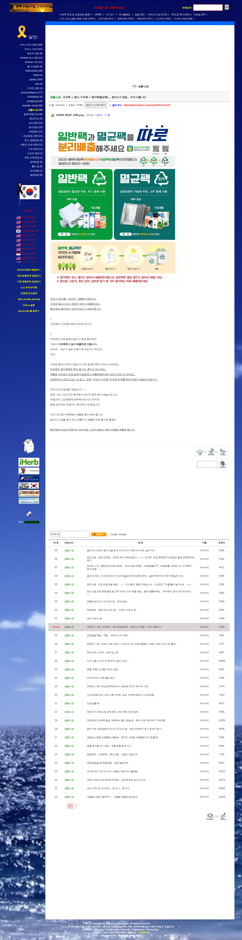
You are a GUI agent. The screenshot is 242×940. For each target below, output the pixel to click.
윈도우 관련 (33, 53)
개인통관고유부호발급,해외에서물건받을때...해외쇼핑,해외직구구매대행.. (126, 720)
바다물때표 (124, 14)
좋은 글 (35, 166)
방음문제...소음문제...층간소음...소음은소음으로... (113, 754)
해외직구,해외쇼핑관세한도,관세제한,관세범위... (113, 712)
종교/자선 (34, 118)
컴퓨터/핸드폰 (31, 114)
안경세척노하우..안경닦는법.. (103, 652)
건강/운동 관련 (30, 136)
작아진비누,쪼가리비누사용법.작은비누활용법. (112, 771)
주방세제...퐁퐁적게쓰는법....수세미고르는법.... (112, 610)
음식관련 (33, 127)
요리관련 (33, 123)
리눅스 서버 (30, 49)
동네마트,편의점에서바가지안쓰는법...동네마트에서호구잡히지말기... (125, 729)
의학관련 (33, 131)
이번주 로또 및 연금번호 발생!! (75, 14)
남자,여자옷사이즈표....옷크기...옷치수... (109, 788)
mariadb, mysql (30, 105)
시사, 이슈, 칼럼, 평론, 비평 (73, 18)
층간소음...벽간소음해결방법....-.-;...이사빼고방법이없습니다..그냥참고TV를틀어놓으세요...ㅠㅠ (139, 584)
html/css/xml (31, 70)
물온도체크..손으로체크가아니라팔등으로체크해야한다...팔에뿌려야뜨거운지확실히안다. (135, 576)
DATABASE (33, 97)
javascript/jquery (29, 92)
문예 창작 (122, 18)
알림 (137, 14)
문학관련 (34, 162)
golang (32, 79)
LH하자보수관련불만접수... (102, 678)
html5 (36, 75)
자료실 (197, 14)
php (37, 84)
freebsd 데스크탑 (29, 57)
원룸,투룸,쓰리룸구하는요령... (103, 669)
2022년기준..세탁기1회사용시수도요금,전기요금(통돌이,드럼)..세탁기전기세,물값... (132, 644)
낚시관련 (34, 170)
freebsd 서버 (31, 62)
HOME (98, 14)
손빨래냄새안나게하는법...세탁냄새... (107, 601)
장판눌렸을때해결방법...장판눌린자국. (108, 763)
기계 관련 (33, 149)
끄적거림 (102, 18)
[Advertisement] (29, 375)
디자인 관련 (33, 88)
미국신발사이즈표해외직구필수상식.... (108, 661)
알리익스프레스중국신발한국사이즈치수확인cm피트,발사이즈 (121, 550)
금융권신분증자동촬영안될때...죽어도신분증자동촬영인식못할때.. (123, 737)
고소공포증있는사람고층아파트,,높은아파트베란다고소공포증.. (121, 695)
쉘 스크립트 (33, 66)
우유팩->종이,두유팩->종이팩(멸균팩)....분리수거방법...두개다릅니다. (124, 627)
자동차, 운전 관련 (29, 144)
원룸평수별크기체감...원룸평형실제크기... (110, 746)
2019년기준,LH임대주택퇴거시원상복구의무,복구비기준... (118, 686)
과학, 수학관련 (31, 157)
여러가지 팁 (154, 14)
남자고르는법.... (95, 618)
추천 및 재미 (177, 14)
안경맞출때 (93, 703)
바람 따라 (142, 18)
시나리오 (159, 18)
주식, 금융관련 (31, 140)
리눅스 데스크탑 (28, 44)
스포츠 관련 (33, 153)
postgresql (32, 101)
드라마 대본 (180, 18)
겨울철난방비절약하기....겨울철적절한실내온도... (113, 797)
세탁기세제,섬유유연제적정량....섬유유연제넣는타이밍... (117, 780)
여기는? (110, 14)
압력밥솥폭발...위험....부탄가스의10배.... (108, 635)
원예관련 (34, 175)
